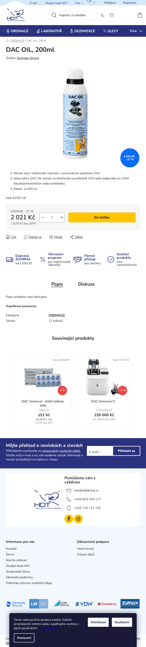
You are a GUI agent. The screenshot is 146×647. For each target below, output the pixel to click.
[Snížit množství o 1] (42, 217)
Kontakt (11, 549)
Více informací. (49, 628)
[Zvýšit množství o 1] (61, 217)
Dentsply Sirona (28, 58)
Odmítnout (98, 622)
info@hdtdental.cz (86, 490)
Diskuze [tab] (86, 284)
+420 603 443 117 (87, 499)
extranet (82, 560)
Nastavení (24, 638)
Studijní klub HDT (56, 3)
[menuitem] (17, 31)
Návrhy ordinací (16, 560)
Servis (10, 554)
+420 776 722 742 (87, 508)
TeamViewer (85, 549)
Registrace (129, 3)
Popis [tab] (57, 284)
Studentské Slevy (18, 572)
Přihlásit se (126, 451)
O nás (33, 3)
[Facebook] (68, 518)
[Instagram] (78, 518)
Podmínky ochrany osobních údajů (29, 583)
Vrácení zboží (85, 554)
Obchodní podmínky (19, 577)
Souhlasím (122, 622)
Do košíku (102, 217)
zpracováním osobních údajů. (61, 451)
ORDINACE (57, 315)
